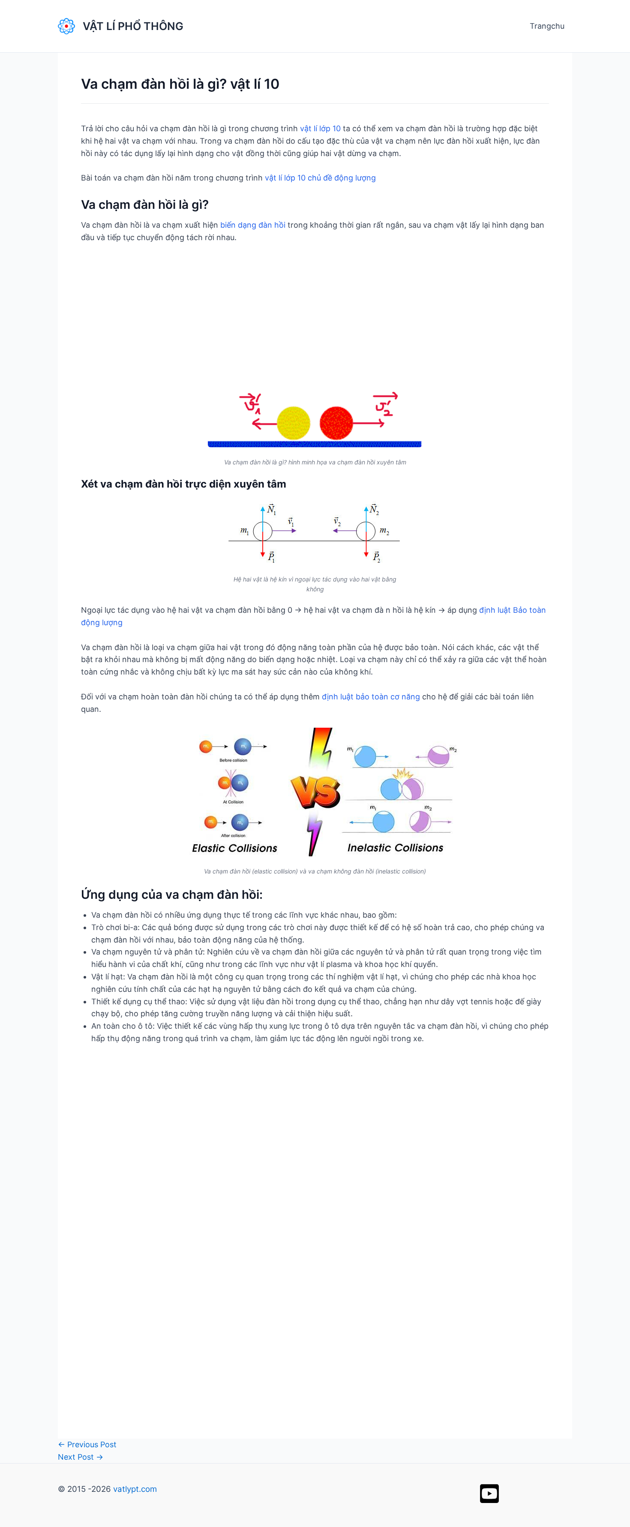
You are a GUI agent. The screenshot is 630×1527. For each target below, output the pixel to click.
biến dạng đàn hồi (252, 224)
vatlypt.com (135, 1489)
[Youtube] (489, 1493)
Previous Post (87, 1444)
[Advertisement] (315, 316)
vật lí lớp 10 (320, 128)
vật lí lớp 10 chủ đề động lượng (320, 177)
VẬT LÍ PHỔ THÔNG (133, 26)
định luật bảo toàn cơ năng (371, 696)
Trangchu (547, 25)
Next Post (80, 1456)
